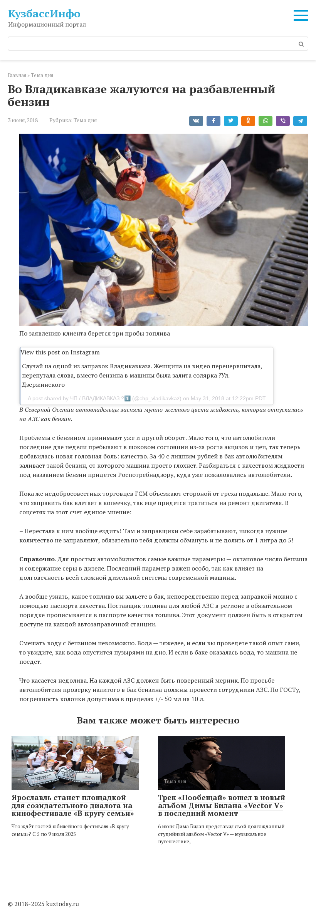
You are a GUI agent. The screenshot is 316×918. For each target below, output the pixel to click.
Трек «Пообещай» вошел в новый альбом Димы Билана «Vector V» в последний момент (221, 805)
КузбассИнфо (44, 13)
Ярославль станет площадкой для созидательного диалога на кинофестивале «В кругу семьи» (73, 805)
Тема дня (85, 120)
